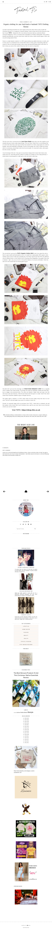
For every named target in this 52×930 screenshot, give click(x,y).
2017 (25, 732)
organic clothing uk (43, 414)
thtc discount (26, 416)
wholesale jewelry (18, 886)
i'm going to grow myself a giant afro (26, 567)
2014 (26, 737)
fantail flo (24, 925)
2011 (26, 742)
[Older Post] (47, 491)
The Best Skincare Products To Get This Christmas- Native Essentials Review (26, 675)
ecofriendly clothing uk (10, 414)
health (26, 638)
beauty (26, 635)
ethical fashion (26, 641)
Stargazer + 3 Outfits (26, 614)
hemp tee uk (35, 414)
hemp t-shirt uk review (27, 414)
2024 (25, 721)
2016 (25, 734)
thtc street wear (38, 416)
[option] (26, 433)
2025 (25, 719)
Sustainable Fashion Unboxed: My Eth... (26, 436)
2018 (25, 731)
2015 (26, 736)
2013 (26, 739)
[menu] (3, 1)
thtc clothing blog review (10, 416)
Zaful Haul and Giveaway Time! (26, 591)
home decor (26, 629)
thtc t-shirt (44, 416)
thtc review (32, 416)
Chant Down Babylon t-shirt (32, 389)
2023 (25, 723)
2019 (25, 729)
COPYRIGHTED (26, 927)
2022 (26, 724)
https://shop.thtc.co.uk (31, 410)
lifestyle (26, 626)
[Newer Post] (4, 491)
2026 (25, 718)
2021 (25, 726)
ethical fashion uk (19, 414)
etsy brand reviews (26, 644)
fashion (26, 632)
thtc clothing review (19, 416)
